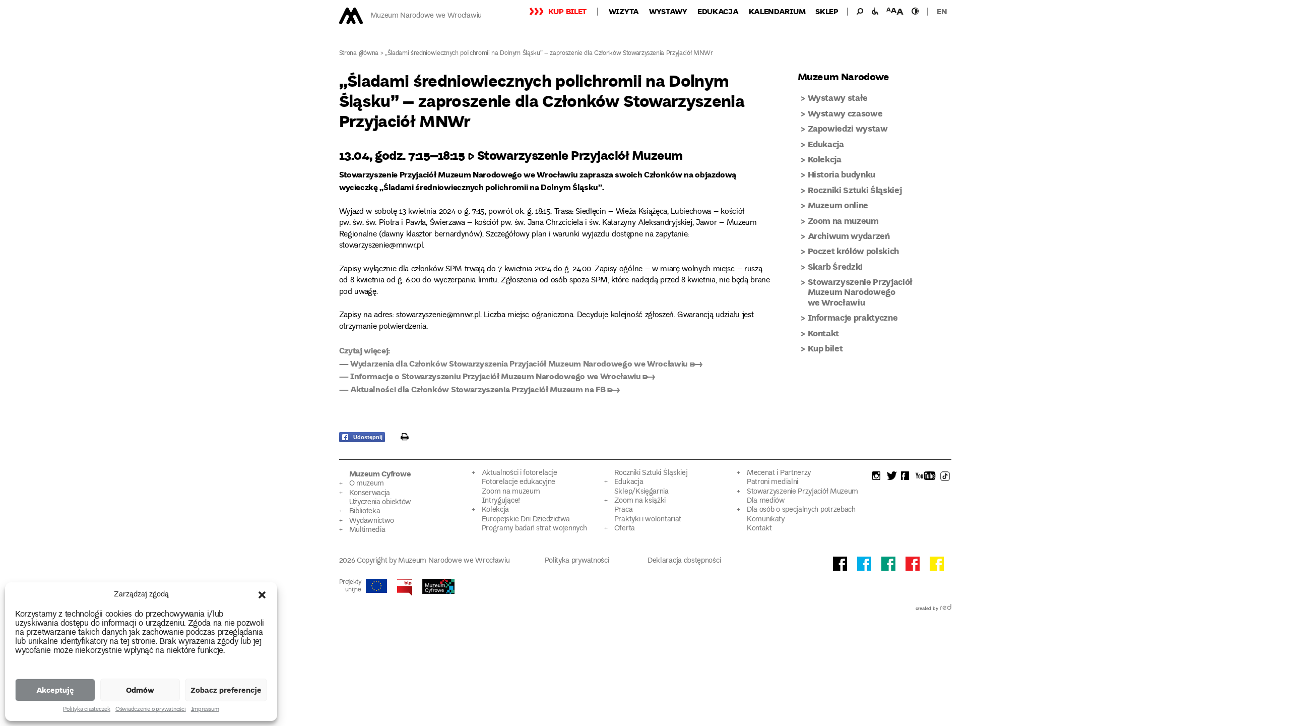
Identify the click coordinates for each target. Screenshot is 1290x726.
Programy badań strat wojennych (534, 528)
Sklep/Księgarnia (641, 492)
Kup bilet (567, 11)
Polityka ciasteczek (86, 709)
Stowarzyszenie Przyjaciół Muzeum (802, 492)
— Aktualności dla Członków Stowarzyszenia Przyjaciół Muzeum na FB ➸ (479, 389)
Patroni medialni (772, 482)
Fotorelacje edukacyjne (518, 482)
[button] (262, 595)
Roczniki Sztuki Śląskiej (855, 190)
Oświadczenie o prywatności (150, 709)
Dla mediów (766, 501)
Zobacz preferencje (226, 689)
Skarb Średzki (835, 266)
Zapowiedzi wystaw (848, 128)
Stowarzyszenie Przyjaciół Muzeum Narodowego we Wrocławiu (860, 292)
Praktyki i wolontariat (647, 519)
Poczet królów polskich (853, 251)
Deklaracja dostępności (684, 561)
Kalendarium (777, 11)
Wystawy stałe (838, 97)
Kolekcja (825, 159)
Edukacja (718, 11)
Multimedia (367, 530)
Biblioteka (364, 511)
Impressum (205, 709)
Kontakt (824, 333)
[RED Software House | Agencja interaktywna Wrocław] (945, 609)
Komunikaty (766, 519)
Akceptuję (55, 689)
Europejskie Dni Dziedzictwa (526, 519)
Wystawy (668, 11)
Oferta (624, 528)
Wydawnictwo (372, 521)
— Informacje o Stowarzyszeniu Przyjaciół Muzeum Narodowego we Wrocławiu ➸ (497, 376)
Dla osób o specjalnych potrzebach (801, 510)
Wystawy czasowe (845, 113)
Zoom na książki (640, 501)
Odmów (140, 689)
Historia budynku (842, 174)
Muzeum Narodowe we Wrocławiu (426, 16)
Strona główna (359, 53)
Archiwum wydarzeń (849, 235)
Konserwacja (370, 493)
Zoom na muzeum (843, 220)
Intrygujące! (501, 501)
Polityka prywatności (577, 561)
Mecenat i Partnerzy (779, 473)
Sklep (826, 11)
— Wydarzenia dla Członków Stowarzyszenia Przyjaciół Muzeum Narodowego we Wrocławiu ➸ (520, 363)
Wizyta (624, 11)
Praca (623, 510)
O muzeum (366, 483)
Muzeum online (838, 205)
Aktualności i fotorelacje (519, 473)
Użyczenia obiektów (380, 502)
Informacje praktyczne (853, 317)
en (942, 11)
